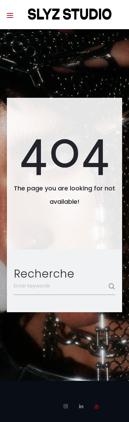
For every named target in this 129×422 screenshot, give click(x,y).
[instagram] (66, 406)
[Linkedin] (81, 406)
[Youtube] (97, 406)
